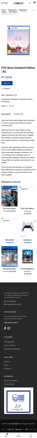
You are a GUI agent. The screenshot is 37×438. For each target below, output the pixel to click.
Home (3, 10)
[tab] (6, 114)
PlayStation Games (25, 99)
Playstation (12, 10)
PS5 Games (13, 12)
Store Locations (9, 345)
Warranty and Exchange (12, 349)
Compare (7, 88)
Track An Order (9, 342)
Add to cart (7, 83)
